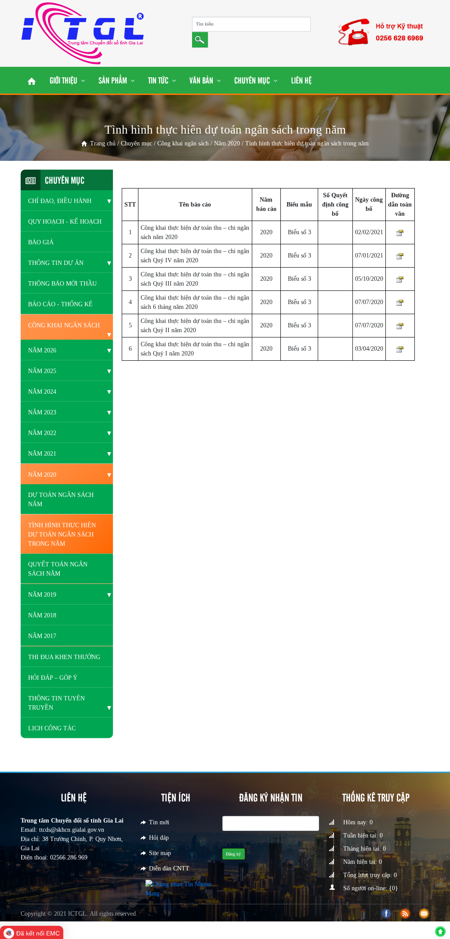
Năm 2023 (42, 412)
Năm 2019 (42, 594)
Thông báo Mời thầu (62, 283)
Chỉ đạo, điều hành (59, 201)
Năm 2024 (42, 391)
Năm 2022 (42, 433)
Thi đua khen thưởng (64, 657)
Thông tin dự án (55, 263)
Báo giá (41, 242)
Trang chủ (103, 143)
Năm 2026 (42, 350)
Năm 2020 (227, 143)
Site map (160, 853)
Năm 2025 (42, 371)
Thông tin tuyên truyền (56, 703)
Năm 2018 (42, 615)
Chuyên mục (136, 143)
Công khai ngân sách (183, 143)
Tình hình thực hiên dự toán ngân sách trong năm (62, 534)
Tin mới (159, 822)
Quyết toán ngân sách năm (57, 569)
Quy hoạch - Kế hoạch (65, 221)
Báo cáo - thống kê (60, 304)
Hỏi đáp (159, 837)
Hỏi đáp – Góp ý (52, 677)
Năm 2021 (42, 453)
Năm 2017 (42, 636)
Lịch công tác (52, 728)
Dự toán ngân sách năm (61, 500)
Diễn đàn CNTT (169, 868)
